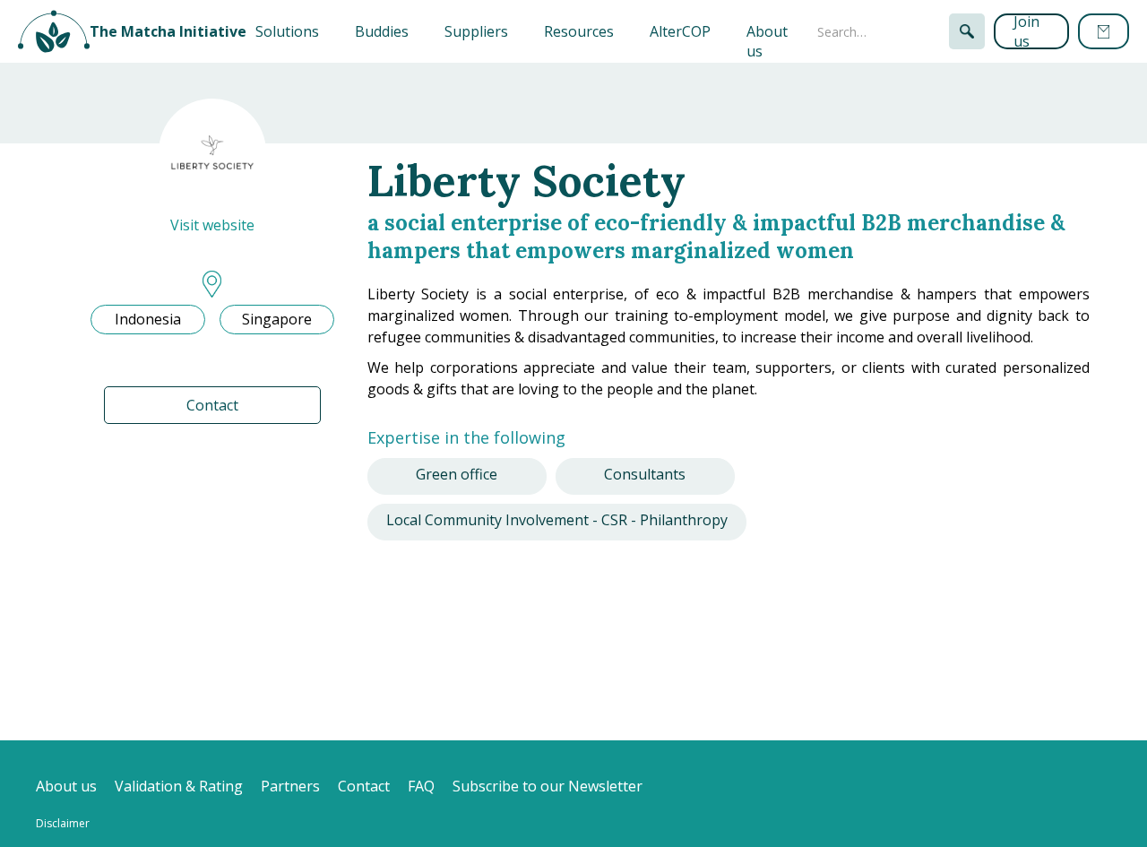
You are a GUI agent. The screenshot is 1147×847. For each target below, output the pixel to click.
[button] (287, 31)
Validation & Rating (179, 786)
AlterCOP (680, 31)
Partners (290, 786)
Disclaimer (63, 823)
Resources (579, 31)
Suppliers (476, 31)
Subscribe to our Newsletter (547, 786)
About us (767, 41)
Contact (212, 405)
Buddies (382, 31)
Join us (1026, 31)
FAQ (421, 786)
